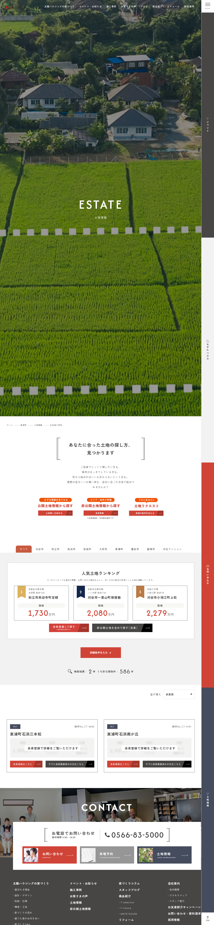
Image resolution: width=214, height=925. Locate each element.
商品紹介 (157, 6)
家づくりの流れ (23, 912)
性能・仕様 (21, 901)
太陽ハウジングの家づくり (59, 6)
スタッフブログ (129, 890)
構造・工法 (21, 906)
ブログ (144, 6)
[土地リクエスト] (146, 506)
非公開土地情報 (80, 909)
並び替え (155, 694)
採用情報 (174, 920)
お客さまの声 (128, 6)
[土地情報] (164, 855)
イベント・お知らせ (90, 6)
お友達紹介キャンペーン (184, 907)
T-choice (125, 907)
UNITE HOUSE (128, 913)
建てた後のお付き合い (27, 918)
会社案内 (189, 6)
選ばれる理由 (22, 889)
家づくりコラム (129, 883)
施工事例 (111, 6)
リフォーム (173, 6)
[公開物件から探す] (55, 506)
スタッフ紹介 (177, 901)
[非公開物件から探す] (100, 508)
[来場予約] (107, 855)
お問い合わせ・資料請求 (184, 913)
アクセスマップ (178, 895)
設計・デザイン (23, 895)
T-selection (127, 902)
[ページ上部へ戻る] (207, 918)
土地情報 (76, 902)
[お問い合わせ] (49, 855)
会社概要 (175, 889)
